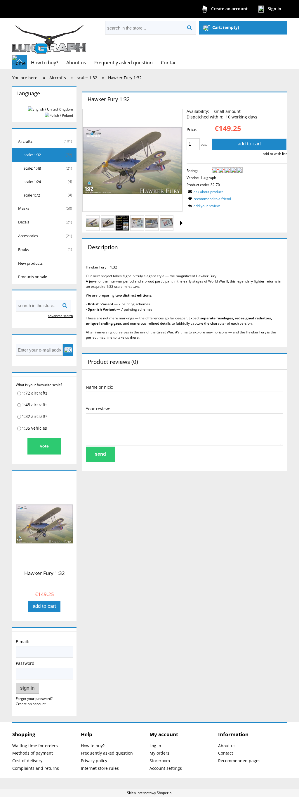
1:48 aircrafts (35, 404)
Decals (23, 222)
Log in (155, 745)
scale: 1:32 (32, 154)
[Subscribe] (68, 350)
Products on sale (32, 276)
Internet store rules (100, 768)
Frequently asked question (107, 753)
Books (23, 249)
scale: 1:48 (32, 168)
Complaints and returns (35, 768)
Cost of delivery (27, 760)
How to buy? (93, 745)
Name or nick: (99, 387)
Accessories (28, 235)
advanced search (60, 316)
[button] (181, 223)
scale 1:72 (32, 195)
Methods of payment (32, 753)
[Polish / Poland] (59, 115)
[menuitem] (44, 62)
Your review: (98, 409)
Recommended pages (239, 760)
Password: (26, 663)
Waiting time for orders (35, 745)
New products (30, 263)
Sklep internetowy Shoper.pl (149, 792)
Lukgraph (208, 177)
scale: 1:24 (32, 181)
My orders (159, 753)
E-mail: (22, 641)
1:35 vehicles (34, 428)
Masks (23, 208)
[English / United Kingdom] (50, 108)
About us (227, 745)
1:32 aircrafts (35, 416)
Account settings (166, 768)
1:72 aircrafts (35, 393)
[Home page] (49, 37)
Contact (225, 753)
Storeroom (160, 760)
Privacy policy (94, 760)
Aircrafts (25, 141)
